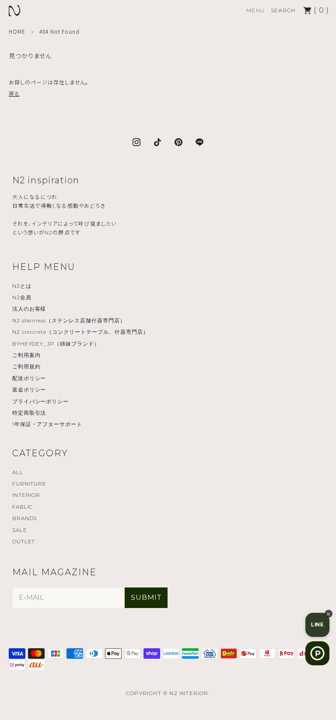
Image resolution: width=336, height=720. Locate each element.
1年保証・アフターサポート (47, 424)
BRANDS (24, 518)
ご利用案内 (26, 355)
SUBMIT (146, 597)
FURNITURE (29, 483)
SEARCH (283, 10)
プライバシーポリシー (40, 401)
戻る (14, 93)
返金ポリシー (29, 389)
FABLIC (22, 506)
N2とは (22, 286)
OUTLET (23, 541)
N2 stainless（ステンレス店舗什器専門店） (69, 320)
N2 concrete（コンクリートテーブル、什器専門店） (80, 332)
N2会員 (22, 297)
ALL (17, 472)
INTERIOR (26, 495)
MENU (255, 10)
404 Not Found (59, 31)
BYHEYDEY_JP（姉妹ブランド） (56, 343)
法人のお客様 (29, 308)
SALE (19, 530)
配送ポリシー (29, 378)
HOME (17, 31)
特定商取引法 (29, 412)
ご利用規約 (26, 366)
